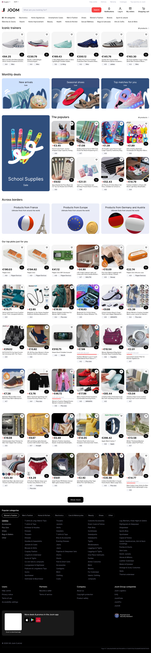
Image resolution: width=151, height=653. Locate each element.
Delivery (103, 2)
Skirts (58, 527)
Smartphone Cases (55, 18)
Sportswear (29, 575)
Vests (121, 571)
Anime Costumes (94, 562)
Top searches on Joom (137, 2)
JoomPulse (118, 598)
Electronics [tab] (59, 515)
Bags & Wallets (7, 534)
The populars (60, 117)
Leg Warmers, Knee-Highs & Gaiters (133, 521)
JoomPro (117, 602)
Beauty (50, 22)
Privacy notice (7, 594)
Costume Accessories (96, 521)
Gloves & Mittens (125, 557)
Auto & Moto (132, 22)
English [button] (6, 2)
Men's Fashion (72, 18)
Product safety (82, 598)
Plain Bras (91, 527)
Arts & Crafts (119, 22)
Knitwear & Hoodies (32, 527)
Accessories (6, 524)
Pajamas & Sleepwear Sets (66, 551)
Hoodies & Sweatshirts (33, 541)
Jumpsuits (92, 579)
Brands (109, 18)
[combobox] (56, 9)
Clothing (5, 521)
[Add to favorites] (22, 34)
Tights (90, 541)
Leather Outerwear (126, 561)
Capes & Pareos (125, 538)
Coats (58, 579)
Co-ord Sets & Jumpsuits (34, 562)
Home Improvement (36, 22)
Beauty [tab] (91, 515)
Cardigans (60, 568)
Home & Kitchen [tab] (44, 515)
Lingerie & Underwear (33, 555)
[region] (75, 49)
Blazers (91, 568)
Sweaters (59, 531)
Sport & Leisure (122, 18)
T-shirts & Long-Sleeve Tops (35, 521)
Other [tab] (110, 515)
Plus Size (5, 527)
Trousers (28, 534)
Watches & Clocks (9, 22)
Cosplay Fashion (31, 551)
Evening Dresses (62, 541)
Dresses (28, 531)
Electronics (23, 18)
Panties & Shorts (125, 547)
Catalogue (123, 2)
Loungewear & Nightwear (34, 565)
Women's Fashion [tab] (10, 515)
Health (59, 22)
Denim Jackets (125, 554)
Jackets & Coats (31, 545)
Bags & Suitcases (104, 22)
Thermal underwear (126, 574)
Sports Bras (123, 531)
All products (142, 28)
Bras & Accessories (63, 538)
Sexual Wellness (87, 22)
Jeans (58, 545)
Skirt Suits (123, 550)
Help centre (93, 2)
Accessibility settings (10, 602)
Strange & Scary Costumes (129, 568)
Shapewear (123, 527)
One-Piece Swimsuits (96, 555)
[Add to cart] (21, 55)
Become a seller (45, 591)
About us (80, 591)
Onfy (116, 594)
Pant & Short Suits (63, 562)
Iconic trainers (11, 28)
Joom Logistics (120, 591)
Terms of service (45, 594)
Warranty (113, 2)
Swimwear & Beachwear (34, 579)
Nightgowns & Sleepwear (129, 524)
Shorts (58, 555)
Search (96, 10)
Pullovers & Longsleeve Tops (36, 568)
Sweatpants (92, 534)
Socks (27, 572)
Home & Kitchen (71, 22)
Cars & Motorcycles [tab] (75, 515)
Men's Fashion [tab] (27, 515)
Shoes (83, 18)
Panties (91, 558)
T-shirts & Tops (30, 524)
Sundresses (92, 531)
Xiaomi (22, 22)
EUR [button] (15, 2)
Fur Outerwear (93, 572)
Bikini (58, 572)
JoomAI (117, 606)
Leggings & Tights (95, 548)
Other (4, 538)
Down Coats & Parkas (96, 524)
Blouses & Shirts (31, 548)
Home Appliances (38, 18)
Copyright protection (85, 594)
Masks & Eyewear (126, 564)
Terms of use (7, 598)
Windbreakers (93, 545)
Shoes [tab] (101, 515)
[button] (27, 620)
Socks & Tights (30, 558)
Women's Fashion (96, 18)
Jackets (59, 524)
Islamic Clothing (94, 575)
